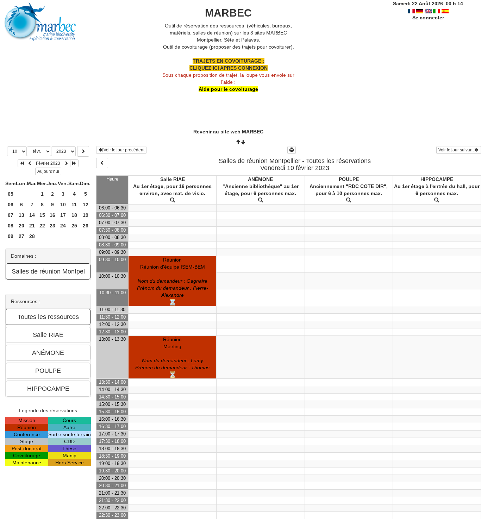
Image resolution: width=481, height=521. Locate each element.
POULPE (349, 179)
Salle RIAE (172, 179)
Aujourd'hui (48, 171)
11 (74, 204)
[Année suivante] (74, 163)
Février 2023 (48, 163)
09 (10, 236)
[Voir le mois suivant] (66, 163)
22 (42, 225)
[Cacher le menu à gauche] (102, 163)
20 (21, 225)
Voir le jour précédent (123, 149)
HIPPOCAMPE (436, 179)
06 (10, 204)
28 (32, 236)
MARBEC (228, 13)
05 (10, 194)
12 (85, 204)
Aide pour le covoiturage (228, 89)
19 (85, 215)
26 (85, 225)
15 (42, 215)
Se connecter (428, 17)
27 (21, 236)
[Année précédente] (22, 163)
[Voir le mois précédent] (30, 163)
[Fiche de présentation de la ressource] (172, 200)
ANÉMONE (260, 179)
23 (52, 225)
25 (74, 225)
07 (10, 215)
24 (63, 225)
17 (63, 215)
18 (74, 215)
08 (10, 225)
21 (32, 225)
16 (52, 215)
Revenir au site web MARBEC (228, 131)
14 (32, 215)
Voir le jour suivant (456, 149)
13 (21, 215)
